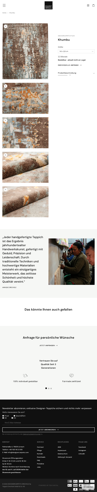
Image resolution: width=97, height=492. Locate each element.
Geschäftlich (20, 416)
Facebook (82, 447)
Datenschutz (62, 454)
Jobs (39, 467)
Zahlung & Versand (65, 457)
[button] (93, 5)
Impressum (62, 450)
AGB (59, 447)
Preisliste (40, 464)
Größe (60, 47)
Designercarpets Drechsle (18, 484)
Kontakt (40, 454)
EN (15, 418)
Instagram (82, 450)
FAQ (38, 460)
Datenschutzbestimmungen (32, 434)
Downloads (41, 457)
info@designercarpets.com (18, 452)
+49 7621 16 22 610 (15, 450)
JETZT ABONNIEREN (47, 430)
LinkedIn (82, 454)
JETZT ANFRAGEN (47, 345)
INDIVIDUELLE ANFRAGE (68, 65)
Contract (40, 447)
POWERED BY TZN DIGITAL (48, 485)
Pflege (39, 450)
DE (5, 418)
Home (4, 13)
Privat (6, 416)
